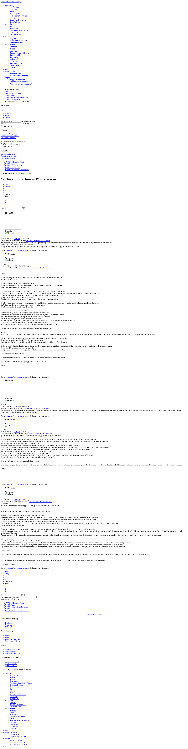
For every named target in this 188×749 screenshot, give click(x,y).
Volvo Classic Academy (19, 76)
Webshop (13, 47)
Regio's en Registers (18, 20)
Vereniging (9, 6)
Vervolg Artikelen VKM (18, 41)
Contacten (8, 625)
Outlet (12, 49)
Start (6, 184)
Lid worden (14, 8)
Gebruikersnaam (27, 121)
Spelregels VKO (16, 63)
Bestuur (13, 12)
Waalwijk (13, 51)
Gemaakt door (91, 614)
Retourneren (15, 65)
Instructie (14, 61)
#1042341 (17, 406)
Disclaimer (9, 623)
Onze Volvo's (15, 22)
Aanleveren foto (16, 43)
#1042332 (17, 239)
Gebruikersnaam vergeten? (21, 84)
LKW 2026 (14, 32)
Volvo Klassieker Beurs (19, 30)
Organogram (15, 14)
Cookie (7, 635)
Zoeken (7, 117)
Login (7, 78)
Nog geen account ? (18, 80)
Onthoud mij (7, 126)
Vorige (7, 186)
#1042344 (17, 500)
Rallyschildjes (15, 34)
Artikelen (13, 10)
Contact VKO (15, 55)
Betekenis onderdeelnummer (17, 58)
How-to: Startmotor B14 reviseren (38, 241)
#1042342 (17, 432)
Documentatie (11, 72)
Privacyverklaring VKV (13, 639)
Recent (7, 115)
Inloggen (4, 130)
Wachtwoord (25, 124)
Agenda (8, 24)
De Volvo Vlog (15, 28)
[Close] (2, 110)
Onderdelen (10, 45)
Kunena (99, 614)
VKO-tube (13, 67)
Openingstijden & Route (19, 53)
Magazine (9, 36)
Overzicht (8, 113)
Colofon (8, 637)
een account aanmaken (8, 138)
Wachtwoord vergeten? (19, 82)
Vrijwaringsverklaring (12, 641)
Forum (7, 69)
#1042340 (17, 266)
